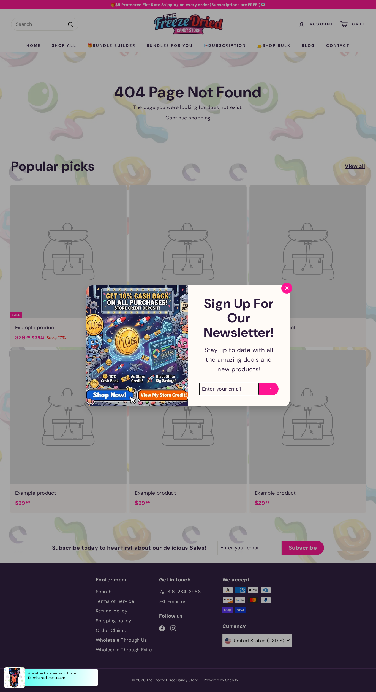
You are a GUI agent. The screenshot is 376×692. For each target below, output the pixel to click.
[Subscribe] (269, 386)
